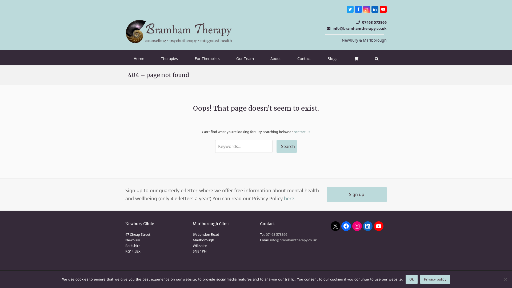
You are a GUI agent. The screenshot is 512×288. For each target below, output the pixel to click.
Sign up (356, 194)
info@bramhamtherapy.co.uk (360, 28)
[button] (377, 58)
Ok (411, 279)
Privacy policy (435, 279)
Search (288, 146)
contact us (302, 131)
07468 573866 (374, 22)
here (289, 198)
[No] (505, 279)
